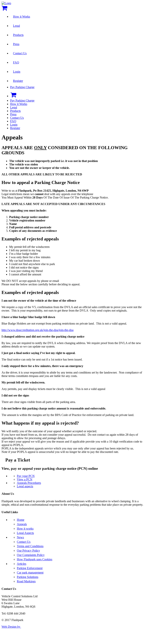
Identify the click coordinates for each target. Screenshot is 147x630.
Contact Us (20, 53)
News (20, 537)
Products (18, 35)
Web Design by (11, 626)
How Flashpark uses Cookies (34, 559)
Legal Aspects (25, 533)
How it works (25, 528)
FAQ (16, 62)
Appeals (22, 524)
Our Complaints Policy (31, 555)
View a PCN (24, 479)
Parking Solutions (27, 577)
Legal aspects (25, 486)
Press (16, 44)
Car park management (30, 572)
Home (20, 519)
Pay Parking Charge (22, 87)
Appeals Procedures (29, 482)
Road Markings (26, 581)
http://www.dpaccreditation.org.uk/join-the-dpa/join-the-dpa (38, 330)
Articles (21, 563)
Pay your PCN (26, 476)
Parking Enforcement (29, 568)
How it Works (21, 16)
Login (16, 71)
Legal (16, 25)
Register (18, 80)
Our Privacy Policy (28, 550)
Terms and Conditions (30, 546)
